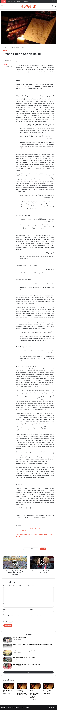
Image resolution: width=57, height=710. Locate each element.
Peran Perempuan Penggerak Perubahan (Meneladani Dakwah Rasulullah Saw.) (33, 644)
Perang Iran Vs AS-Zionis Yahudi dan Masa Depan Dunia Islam (22, 1)
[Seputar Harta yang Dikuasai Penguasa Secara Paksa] (48, 686)
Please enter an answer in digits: (11, 618)
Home (5, 47)
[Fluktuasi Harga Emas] (8, 686)
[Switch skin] (52, 6)
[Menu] (2, 6)
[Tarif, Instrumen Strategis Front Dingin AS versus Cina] (7, 666)
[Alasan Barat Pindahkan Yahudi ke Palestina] (7, 659)
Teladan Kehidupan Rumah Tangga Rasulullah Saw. (26, 651)
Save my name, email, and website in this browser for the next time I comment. (23, 615)
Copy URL (43, 548)
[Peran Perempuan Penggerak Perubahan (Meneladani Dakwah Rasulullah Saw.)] (7, 646)
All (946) (29, 672)
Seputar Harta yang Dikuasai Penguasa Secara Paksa (48, 692)
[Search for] (55, 6)
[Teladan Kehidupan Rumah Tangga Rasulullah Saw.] (7, 653)
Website (31, 609)
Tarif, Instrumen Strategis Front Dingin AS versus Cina (26, 664)
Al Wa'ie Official (25, 707)
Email (5, 609)
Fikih (9, 47)
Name (5, 603)
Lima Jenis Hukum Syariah (19, 637)
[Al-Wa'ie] (28, 6)
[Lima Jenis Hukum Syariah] (7, 640)
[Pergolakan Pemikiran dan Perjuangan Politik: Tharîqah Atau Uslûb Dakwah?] (22, 686)
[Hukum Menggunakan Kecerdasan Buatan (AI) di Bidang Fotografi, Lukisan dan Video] (35, 686)
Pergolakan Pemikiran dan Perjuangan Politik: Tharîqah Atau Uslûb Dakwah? (22, 693)
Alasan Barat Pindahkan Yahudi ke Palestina (24, 657)
